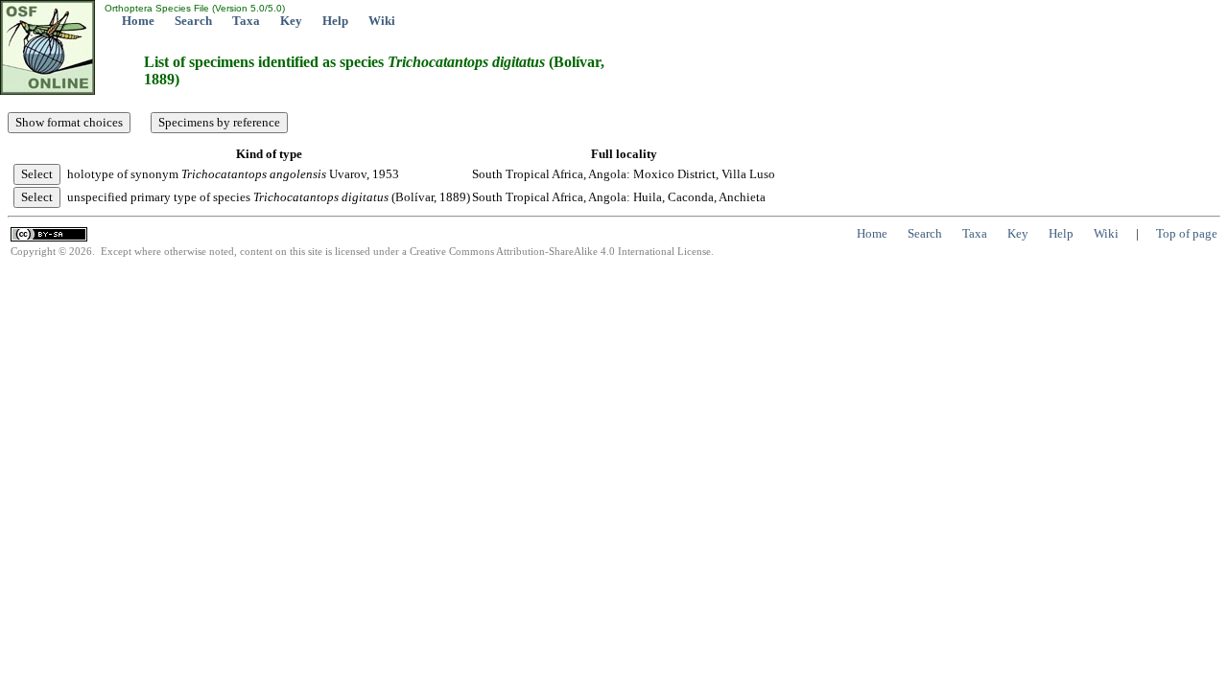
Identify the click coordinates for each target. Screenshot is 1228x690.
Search (193, 20)
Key (291, 20)
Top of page (1186, 233)
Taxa (246, 20)
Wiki (381, 20)
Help (335, 20)
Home (138, 20)
